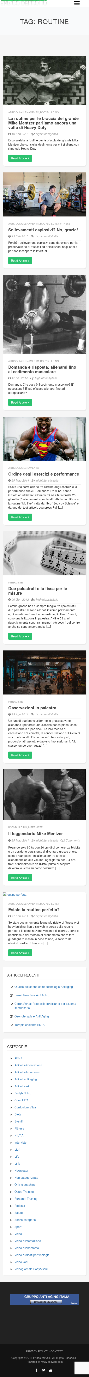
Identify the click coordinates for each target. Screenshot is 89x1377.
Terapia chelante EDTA (29, 1025)
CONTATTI (57, 1351)
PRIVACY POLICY (36, 1351)
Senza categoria (25, 1220)
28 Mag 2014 (20, 480)
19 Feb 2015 (20, 134)
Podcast (19, 1206)
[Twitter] (43, 1370)
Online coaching (25, 1184)
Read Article (19, 158)
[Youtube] (50, 1370)
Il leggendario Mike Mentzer (35, 833)
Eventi (18, 1121)
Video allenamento (26, 1248)
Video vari (21, 1262)
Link (17, 1163)
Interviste (15, 582)
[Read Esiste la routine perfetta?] (14, 894)
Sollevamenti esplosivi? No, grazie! (43, 230)
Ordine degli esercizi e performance (43, 474)
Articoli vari (21, 1086)
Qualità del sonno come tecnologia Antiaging (43, 987)
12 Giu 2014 (20, 378)
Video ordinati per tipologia (31, 1255)
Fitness (65, 223)
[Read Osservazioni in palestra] (44, 672)
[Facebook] (36, 1370)
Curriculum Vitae (25, 1107)
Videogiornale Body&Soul (31, 1269)
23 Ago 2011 (20, 714)
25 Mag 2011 (20, 840)
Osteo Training (24, 1191)
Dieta (17, 1114)
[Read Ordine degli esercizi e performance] (44, 438)
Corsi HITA (21, 1100)
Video (18, 1234)
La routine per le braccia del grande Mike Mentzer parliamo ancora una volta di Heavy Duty (43, 122)
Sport (18, 1227)
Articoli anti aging (25, 1079)
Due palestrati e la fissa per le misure (37, 590)
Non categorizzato (26, 1177)
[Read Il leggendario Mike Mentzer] (44, 794)
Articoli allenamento (23, 112)
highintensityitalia (47, 134)
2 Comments (71, 840)
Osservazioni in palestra (32, 708)
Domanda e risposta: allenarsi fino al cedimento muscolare (42, 369)
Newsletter (21, 1170)
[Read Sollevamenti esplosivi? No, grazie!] (44, 194)
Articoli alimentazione (28, 1065)
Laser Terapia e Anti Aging (31, 995)
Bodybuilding (49, 112)
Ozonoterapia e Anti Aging (31, 1016)
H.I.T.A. (19, 1135)
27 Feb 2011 (20, 916)
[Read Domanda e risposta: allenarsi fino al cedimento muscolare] (44, 314)
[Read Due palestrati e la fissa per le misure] (44, 553)
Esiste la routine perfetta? (34, 909)
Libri (17, 1149)
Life (16, 1156)
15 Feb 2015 (20, 236)
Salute (18, 1213)
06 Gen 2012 (20, 599)
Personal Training (25, 1199)
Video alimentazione (27, 1241)
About (18, 1058)
